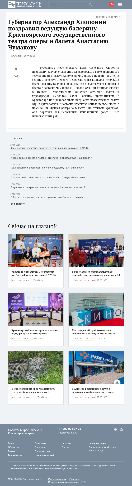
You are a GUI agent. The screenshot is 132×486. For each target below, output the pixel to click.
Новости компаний (45, 455)
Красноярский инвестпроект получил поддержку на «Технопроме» (47, 167)
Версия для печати (108, 17)
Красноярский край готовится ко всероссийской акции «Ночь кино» (47, 177)
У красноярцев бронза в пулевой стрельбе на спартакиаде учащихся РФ (51, 157)
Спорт (27, 280)
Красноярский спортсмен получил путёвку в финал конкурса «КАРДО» (49, 147)
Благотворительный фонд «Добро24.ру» (102, 448)
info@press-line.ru (67, 432)
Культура (89, 338)
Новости (15, 56)
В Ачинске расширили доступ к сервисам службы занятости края (46, 197)
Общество (90, 280)
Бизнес (27, 338)
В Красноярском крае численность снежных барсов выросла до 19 (47, 187)
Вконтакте (115, 429)
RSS (121, 429)
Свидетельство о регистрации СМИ (27, 465)
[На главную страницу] (25, 4)
